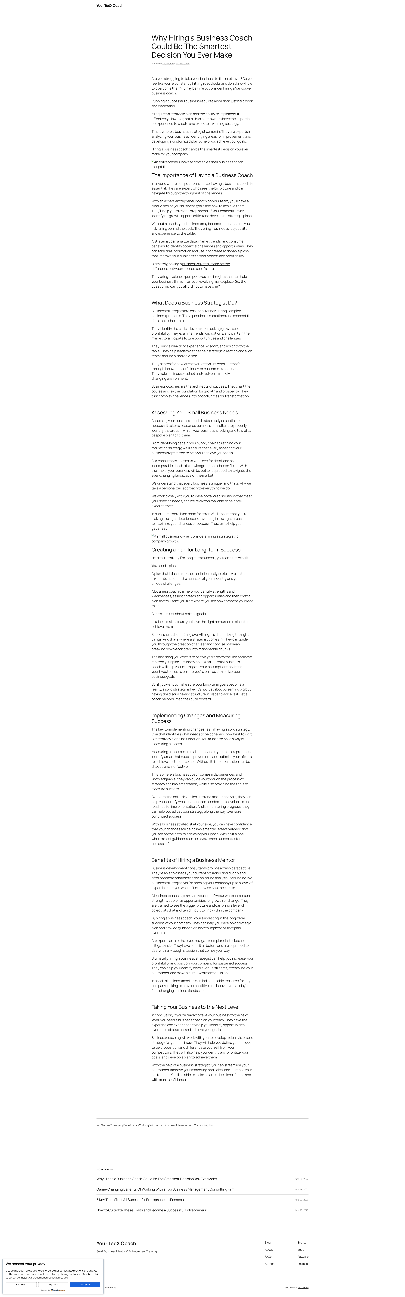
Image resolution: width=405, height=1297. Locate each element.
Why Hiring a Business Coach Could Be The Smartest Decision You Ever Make (157, 1179)
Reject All (53, 1284)
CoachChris (168, 63)
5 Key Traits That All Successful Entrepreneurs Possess (140, 1200)
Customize (21, 1284)
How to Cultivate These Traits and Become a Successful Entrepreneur (151, 1210)
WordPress (303, 1287)
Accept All (85, 1284)
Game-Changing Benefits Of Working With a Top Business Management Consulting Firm (157, 1125)
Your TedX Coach (110, 5)
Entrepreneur (183, 63)
